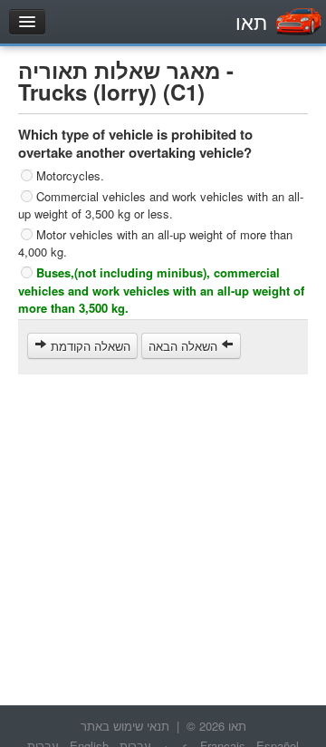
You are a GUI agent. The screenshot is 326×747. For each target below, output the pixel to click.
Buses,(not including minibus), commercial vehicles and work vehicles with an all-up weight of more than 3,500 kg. (161, 290)
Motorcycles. (70, 175)
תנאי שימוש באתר (125, 725)
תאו (251, 21)
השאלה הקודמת (88, 345)
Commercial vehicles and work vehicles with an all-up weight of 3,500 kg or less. (160, 204)
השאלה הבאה (185, 345)
